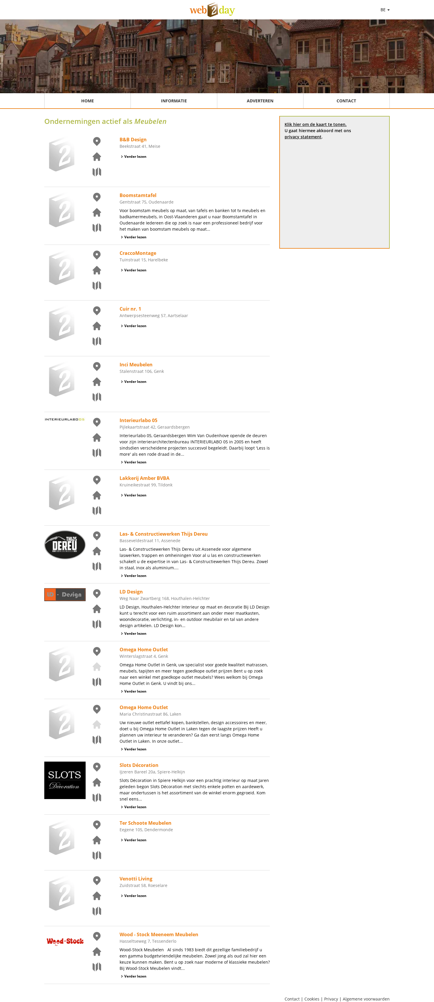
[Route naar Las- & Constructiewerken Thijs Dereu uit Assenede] (93, 566)
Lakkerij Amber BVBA (144, 478)
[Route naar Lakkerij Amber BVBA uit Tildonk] (93, 510)
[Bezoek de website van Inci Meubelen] (93, 381)
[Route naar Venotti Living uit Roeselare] (93, 911)
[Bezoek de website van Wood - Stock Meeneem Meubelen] (93, 951)
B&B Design (133, 139)
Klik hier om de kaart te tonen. (316, 124)
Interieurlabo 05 (138, 420)
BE (384, 9)
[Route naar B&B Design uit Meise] (93, 172)
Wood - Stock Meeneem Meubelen (159, 934)
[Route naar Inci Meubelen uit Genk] (93, 397)
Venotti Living (136, 878)
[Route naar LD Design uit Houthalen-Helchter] (93, 624)
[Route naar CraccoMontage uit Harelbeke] (93, 285)
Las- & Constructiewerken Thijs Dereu (164, 534)
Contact (346, 101)
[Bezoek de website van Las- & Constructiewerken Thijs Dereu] (93, 551)
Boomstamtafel (138, 195)
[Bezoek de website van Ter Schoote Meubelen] (93, 840)
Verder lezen (135, 156)
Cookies (311, 999)
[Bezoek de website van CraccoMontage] (93, 270)
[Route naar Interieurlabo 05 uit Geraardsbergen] (93, 452)
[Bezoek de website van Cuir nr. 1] (93, 326)
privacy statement (303, 137)
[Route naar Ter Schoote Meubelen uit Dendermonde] (93, 855)
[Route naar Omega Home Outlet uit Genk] (93, 682)
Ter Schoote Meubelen (146, 823)
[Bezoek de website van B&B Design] (93, 156)
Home (87, 101)
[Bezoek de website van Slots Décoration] (93, 782)
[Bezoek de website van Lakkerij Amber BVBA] (93, 495)
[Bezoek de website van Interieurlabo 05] (93, 437)
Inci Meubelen (136, 364)
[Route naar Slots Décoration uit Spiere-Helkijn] (93, 797)
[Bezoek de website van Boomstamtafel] (93, 212)
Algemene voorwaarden (366, 999)
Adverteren (260, 101)
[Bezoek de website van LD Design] (93, 609)
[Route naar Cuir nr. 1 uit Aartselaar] (93, 341)
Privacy (331, 999)
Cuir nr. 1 (130, 309)
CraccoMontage (138, 253)
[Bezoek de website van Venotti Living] (93, 896)
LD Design (131, 591)
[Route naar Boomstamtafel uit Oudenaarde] (93, 227)
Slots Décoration (139, 765)
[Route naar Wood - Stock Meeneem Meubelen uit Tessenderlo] (93, 967)
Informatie (174, 101)
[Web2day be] (212, 9)
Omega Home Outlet (144, 649)
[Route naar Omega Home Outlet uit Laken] (93, 739)
